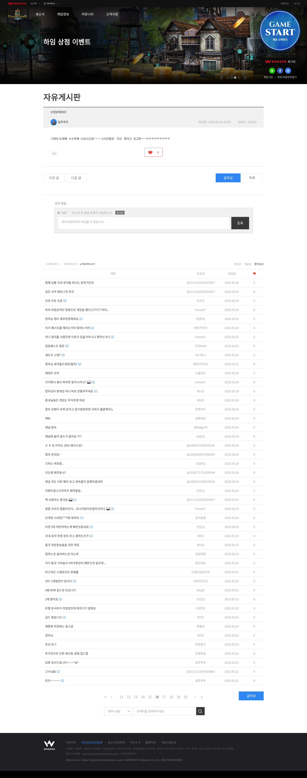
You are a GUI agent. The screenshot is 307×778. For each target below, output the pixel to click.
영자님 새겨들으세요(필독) (63, 364)
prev (221, 77)
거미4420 (200, 346)
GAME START (279, 30)
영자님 (49, 635)
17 (164, 696)
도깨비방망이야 (200, 572)
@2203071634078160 (201, 445)
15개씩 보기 (52, 264)
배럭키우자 (200, 328)
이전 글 (54, 177)
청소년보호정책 (116, 742)
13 (136, 696)
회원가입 (285, 3)
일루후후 (63, 122)
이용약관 (71, 742)
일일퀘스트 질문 (57, 346)
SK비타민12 (200, 581)
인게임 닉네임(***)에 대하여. (64, 518)
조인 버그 (50, 644)
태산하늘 (200, 563)
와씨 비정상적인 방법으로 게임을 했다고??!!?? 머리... (77, 310)
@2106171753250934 (201, 472)
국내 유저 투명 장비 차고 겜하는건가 (69, 536)
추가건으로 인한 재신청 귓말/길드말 (66, 653)
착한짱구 (200, 644)
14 (143, 696)
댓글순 (247, 264)
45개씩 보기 (88, 264)
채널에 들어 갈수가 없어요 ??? (63, 436)
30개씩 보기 (70, 264)
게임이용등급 (168, 742)
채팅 (47, 418)
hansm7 (200, 310)
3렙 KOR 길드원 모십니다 (60, 590)
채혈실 (201, 626)
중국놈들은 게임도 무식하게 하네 (65, 400)
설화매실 (200, 418)
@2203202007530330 (201, 454)
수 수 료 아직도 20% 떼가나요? (64, 445)
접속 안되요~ (53, 454)
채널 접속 (50, 427)
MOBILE (51, 3)
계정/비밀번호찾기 (287, 77)
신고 (54, 153)
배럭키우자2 (200, 364)
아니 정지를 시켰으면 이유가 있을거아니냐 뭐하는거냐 (79, 337)
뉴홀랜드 (200, 373)
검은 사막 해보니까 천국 (59, 291)
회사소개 (135, 742)
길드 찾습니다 (55, 617)
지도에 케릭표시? (55, 472)
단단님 (201, 490)
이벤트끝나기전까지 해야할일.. (63, 490)
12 (128, 696)
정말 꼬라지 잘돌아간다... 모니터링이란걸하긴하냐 (79, 508)
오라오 (201, 300)
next (245, 77)
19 (178, 696)
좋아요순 (259, 264)
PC (35, 3)
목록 (252, 177)
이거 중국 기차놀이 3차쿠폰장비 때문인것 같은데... (75, 563)
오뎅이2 (200, 319)
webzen (17, 3)
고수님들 (52, 671)
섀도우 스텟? (55, 355)
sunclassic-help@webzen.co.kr (100, 753)
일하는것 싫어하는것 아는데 (62, 554)
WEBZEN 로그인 (280, 61)
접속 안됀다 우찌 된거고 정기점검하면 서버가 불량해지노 (79, 409)
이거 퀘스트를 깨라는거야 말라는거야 (69, 328)
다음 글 (76, 177)
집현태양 (200, 554)
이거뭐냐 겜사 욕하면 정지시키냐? (70, 382)
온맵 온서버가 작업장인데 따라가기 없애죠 (70, 608)
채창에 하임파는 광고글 (59, 626)
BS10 (200, 391)
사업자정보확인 (128, 753)
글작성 (228, 177)
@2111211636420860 (201, 671)
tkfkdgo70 (200, 427)
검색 (200, 711)
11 (121, 696)
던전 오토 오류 (56, 300)
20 (185, 696)
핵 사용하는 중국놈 (61, 499)
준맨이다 (200, 409)
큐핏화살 (200, 653)
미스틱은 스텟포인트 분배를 (62, 572)
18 (171, 696)
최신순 (237, 264)
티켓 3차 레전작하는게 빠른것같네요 (69, 527)
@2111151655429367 (201, 282)
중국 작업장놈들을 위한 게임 (62, 545)
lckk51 (200, 436)
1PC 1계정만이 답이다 (60, 581)
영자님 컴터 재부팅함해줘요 (64, 319)
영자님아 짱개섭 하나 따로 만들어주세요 (71, 391)
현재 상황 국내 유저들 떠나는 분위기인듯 (69, 282)
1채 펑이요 (53, 599)
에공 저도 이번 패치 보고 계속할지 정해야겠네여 (74, 481)
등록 (240, 223)
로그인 (297, 3)
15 (150, 696)
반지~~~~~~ (54, 680)
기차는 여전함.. (54, 463)
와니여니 (200, 355)
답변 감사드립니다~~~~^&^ (62, 662)
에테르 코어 (52, 373)
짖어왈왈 (200, 518)
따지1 (200, 536)
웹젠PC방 (150, 742)
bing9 (200, 590)
